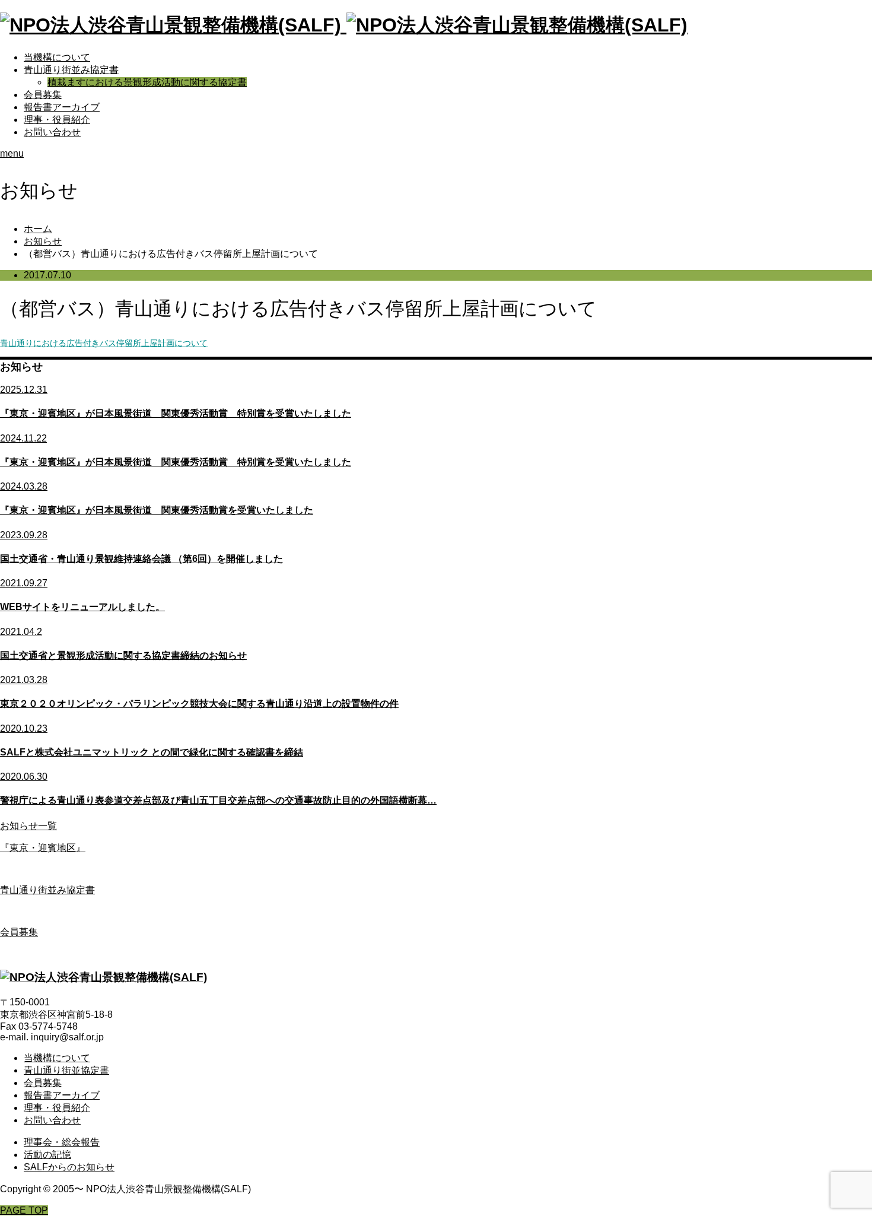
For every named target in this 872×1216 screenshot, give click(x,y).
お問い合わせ (52, 132)
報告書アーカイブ (62, 107)
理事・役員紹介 (57, 120)
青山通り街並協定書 (66, 1070)
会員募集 (43, 95)
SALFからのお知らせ (69, 1167)
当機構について (57, 57)
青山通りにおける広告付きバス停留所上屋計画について (104, 343)
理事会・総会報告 (62, 1142)
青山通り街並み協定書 (71, 70)
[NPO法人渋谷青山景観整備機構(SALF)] (344, 25)
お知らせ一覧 (28, 826)
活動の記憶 (47, 1155)
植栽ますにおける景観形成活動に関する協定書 (147, 82)
